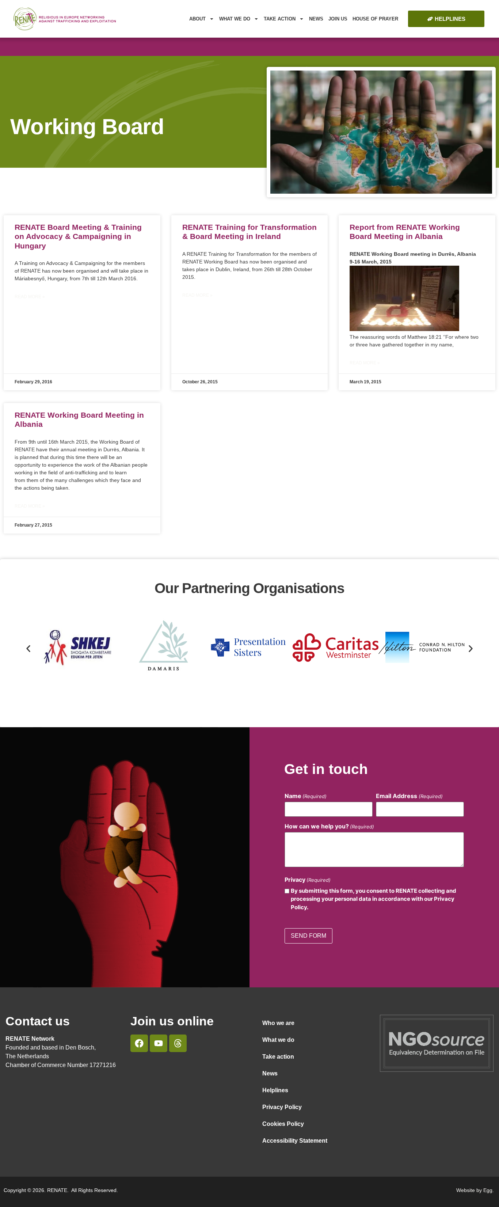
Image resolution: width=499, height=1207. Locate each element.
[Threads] (178, 1043)
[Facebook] (139, 1043)
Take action (278, 1057)
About (197, 19)
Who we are (278, 1023)
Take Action (280, 19)
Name (306, 796)
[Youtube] (158, 1043)
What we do (234, 19)
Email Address (409, 796)
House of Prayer (375, 19)
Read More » (30, 296)
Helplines (275, 1090)
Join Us (337, 19)
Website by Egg (474, 1190)
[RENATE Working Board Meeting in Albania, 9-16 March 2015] (404, 329)
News (316, 19)
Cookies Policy (283, 1124)
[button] (28, 648)
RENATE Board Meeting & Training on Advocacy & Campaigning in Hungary (78, 236)
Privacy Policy (282, 1107)
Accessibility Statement (294, 1141)
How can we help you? (329, 826)
